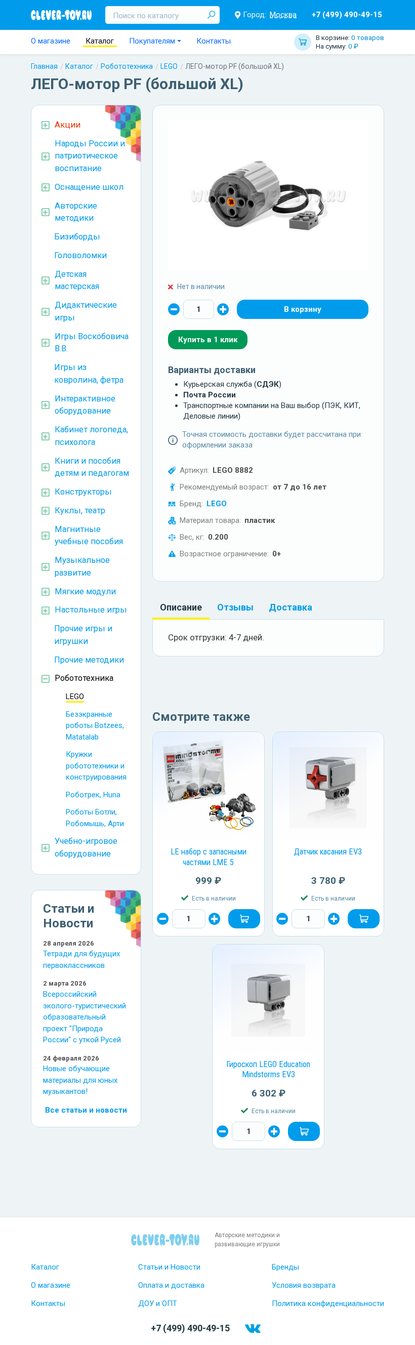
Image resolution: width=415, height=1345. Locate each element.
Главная (44, 66)
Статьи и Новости (169, 1267)
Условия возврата (304, 1285)
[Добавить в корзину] (244, 918)
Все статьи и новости (86, 1110)
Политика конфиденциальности (328, 1303)
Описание (181, 607)
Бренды (285, 1267)
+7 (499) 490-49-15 (347, 14)
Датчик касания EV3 (328, 852)
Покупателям (152, 41)
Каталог (100, 41)
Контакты (213, 41)
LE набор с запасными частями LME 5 (208, 857)
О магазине (50, 41)
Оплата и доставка (171, 1285)
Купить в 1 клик (207, 339)
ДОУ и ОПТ (157, 1303)
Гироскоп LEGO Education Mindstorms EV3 (268, 1069)
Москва (283, 14)
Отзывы (235, 607)
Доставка (290, 607)
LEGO (169, 66)
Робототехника (127, 66)
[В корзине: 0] (302, 309)
